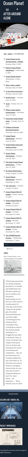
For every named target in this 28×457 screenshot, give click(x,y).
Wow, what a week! (13, 85)
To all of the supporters (14, 91)
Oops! (8, 104)
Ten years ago (11, 186)
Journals (9, 54)
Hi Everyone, (10, 98)
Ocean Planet (13, 3)
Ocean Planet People (13, 76)
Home (5, 54)
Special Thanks (13, 394)
